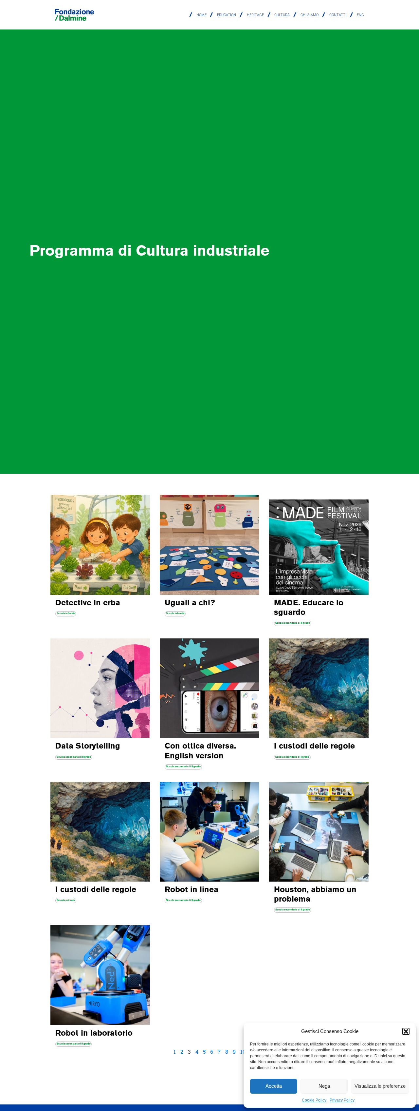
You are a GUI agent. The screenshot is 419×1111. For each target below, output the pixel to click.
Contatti (337, 15)
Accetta (273, 1086)
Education (226, 15)
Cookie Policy (314, 1100)
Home (201, 15)
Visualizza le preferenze (380, 1086)
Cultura (282, 15)
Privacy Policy (342, 1100)
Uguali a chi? (190, 603)
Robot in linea (191, 890)
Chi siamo (310, 15)
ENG (360, 15)
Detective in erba (87, 603)
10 (243, 1051)
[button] (406, 1031)
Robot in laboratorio (94, 1034)
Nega (324, 1086)
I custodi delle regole (314, 746)
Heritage (255, 15)
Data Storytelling (87, 746)
